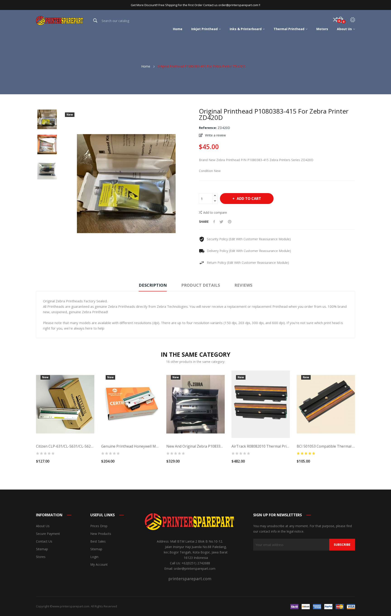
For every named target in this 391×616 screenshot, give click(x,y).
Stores (40, 557)
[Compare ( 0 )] (335, 20)
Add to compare (215, 212)
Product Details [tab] (200, 285)
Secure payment (48, 533)
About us (43, 526)
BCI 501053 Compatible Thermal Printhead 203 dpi (326, 446)
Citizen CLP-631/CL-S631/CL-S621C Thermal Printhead (65, 446)
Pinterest (230, 221)
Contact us (44, 541)
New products (100, 533)
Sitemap (42, 549)
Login (94, 557)
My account (99, 564)
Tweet (221, 221)
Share (214, 221)
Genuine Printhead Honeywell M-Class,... (130, 446)
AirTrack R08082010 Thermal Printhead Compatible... (260, 446)
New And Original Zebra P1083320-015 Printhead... (195, 446)
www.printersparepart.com (70, 606)
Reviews (243, 285)
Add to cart (249, 198)
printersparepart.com (189, 578)
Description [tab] (153, 285)
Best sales (98, 541)
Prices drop (98, 526)
